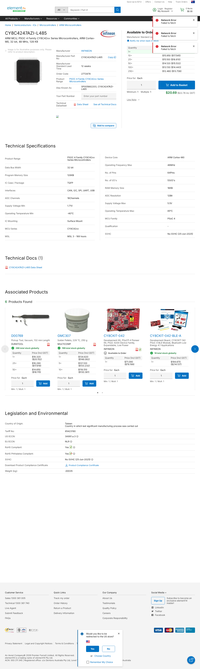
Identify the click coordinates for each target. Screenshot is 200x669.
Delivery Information (64, 613)
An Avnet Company (14, 655)
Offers (148, 2)
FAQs (7, 618)
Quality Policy (109, 608)
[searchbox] (91, 10)
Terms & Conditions (64, 643)
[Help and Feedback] (191, 660)
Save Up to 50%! (134, 2)
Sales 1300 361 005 (15, 598)
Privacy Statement (13, 643)
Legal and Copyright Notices (38, 643)
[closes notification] (194, 7)
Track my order (61, 598)
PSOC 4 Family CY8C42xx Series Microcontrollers (86, 80)
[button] (12, 18)
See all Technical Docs (104, 104)
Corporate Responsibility (115, 618)
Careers (106, 613)
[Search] (117, 10)
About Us (107, 598)
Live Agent (10, 608)
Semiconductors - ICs (25, 25)
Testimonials (108, 603)
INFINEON (86, 51)
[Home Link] (16, 10)
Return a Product (62, 608)
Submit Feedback (14, 613)
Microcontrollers (48, 25)
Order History (61, 603)
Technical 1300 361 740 (17, 603)
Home (8, 25)
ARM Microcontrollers (70, 25)
